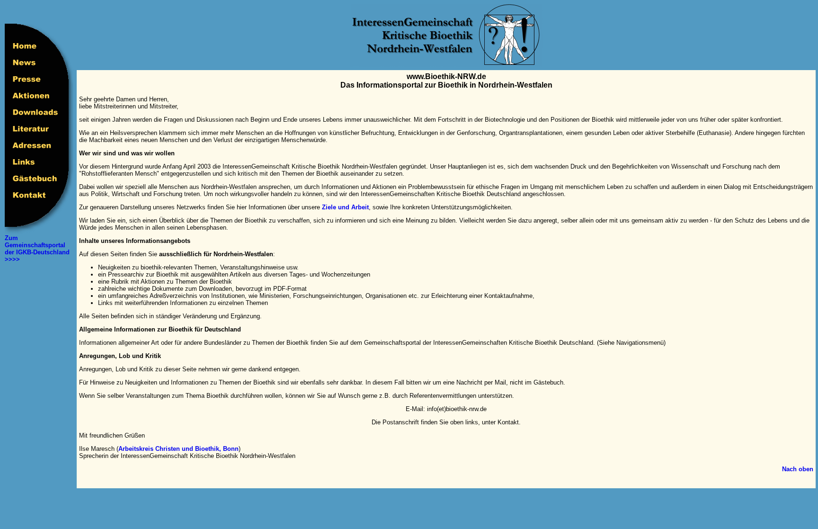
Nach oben (797, 469)
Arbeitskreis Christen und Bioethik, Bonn (178, 448)
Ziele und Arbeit (345, 207)
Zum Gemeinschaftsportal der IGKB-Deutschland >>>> (37, 248)
